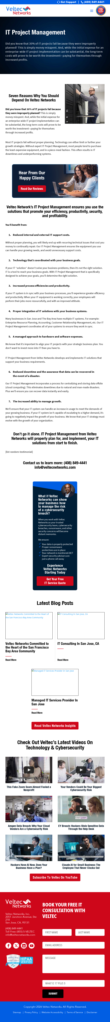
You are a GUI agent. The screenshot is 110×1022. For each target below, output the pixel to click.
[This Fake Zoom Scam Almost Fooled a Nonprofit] (28, 770)
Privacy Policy (31, 1012)
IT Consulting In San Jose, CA (78, 643)
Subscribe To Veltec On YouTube (55, 877)
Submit (53, 994)
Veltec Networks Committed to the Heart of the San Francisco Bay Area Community (27, 647)
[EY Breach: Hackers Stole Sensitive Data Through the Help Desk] (81, 809)
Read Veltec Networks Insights (55, 726)
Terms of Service (75, 1012)
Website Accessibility (52, 1012)
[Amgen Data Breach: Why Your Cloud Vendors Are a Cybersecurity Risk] (28, 809)
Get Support (68, 2)
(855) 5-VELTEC (26, 931)
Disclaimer (92, 1012)
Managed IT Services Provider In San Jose (55, 702)
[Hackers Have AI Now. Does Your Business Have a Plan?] (28, 848)
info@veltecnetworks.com (55, 467)
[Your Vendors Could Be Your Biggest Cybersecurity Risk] (81, 770)
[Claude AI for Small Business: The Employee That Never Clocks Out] (81, 848)
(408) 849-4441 (94, 2)
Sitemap (17, 1012)
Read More (10, 659)
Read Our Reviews (32, 189)
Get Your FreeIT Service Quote (55, 581)
